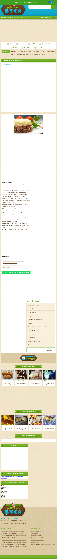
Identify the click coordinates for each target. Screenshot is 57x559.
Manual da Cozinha (21, 54)
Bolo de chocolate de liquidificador (38, 537)
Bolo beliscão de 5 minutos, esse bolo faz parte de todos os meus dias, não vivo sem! (43, 544)
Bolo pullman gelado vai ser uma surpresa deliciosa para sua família (14, 544)
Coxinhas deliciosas (7, 380)
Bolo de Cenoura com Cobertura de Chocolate (8, 425)
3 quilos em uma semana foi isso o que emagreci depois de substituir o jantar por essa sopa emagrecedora (14, 535)
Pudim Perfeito (6, 267)
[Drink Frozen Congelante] (49, 374)
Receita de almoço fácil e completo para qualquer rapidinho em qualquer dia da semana (14, 542)
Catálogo (22, 43)
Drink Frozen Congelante (49, 380)
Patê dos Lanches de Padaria (10, 263)
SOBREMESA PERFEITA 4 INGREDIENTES (28, 2)
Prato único (44, 54)
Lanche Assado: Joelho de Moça (11, 265)
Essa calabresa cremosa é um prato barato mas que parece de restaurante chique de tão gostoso (14, 546)
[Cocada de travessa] (49, 420)
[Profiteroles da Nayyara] (21, 374)
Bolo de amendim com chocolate (37, 540)
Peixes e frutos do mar (35, 54)
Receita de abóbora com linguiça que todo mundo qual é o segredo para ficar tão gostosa (14, 537)
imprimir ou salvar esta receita (28, 358)
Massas (28, 54)
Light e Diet (13, 54)
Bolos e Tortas (32, 51)
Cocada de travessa (49, 425)
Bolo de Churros (34, 533)
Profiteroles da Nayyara (22, 380)
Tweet (54, 17)
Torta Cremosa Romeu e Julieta (10, 258)
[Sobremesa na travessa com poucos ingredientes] (35, 374)
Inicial (11, 43)
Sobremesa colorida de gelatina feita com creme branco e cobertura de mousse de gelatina (14, 533)
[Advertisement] (28, 31)
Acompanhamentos (15, 51)
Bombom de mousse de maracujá (22, 425)
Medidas (15, 48)
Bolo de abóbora (34, 542)
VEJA (51, 2)
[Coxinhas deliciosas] (7, 374)
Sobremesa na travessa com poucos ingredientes (35, 380)
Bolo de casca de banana (36, 535)
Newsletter (27, 47)
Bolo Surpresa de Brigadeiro (37, 531)
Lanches (53, 51)
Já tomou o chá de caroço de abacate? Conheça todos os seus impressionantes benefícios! (14, 531)
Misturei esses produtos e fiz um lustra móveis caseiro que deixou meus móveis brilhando (35, 425)
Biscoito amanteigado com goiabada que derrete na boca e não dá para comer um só (14, 540)
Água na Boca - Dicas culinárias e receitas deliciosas (13, 8)
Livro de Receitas (41, 47)
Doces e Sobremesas (45, 51)
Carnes (37, 51)
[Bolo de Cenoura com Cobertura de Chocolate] (7, 420)
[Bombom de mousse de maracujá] (21, 420)
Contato (33, 43)
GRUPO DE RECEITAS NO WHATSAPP (16, 272)
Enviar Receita (46, 43)
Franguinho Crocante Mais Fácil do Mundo (13, 261)
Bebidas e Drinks (24, 51)
